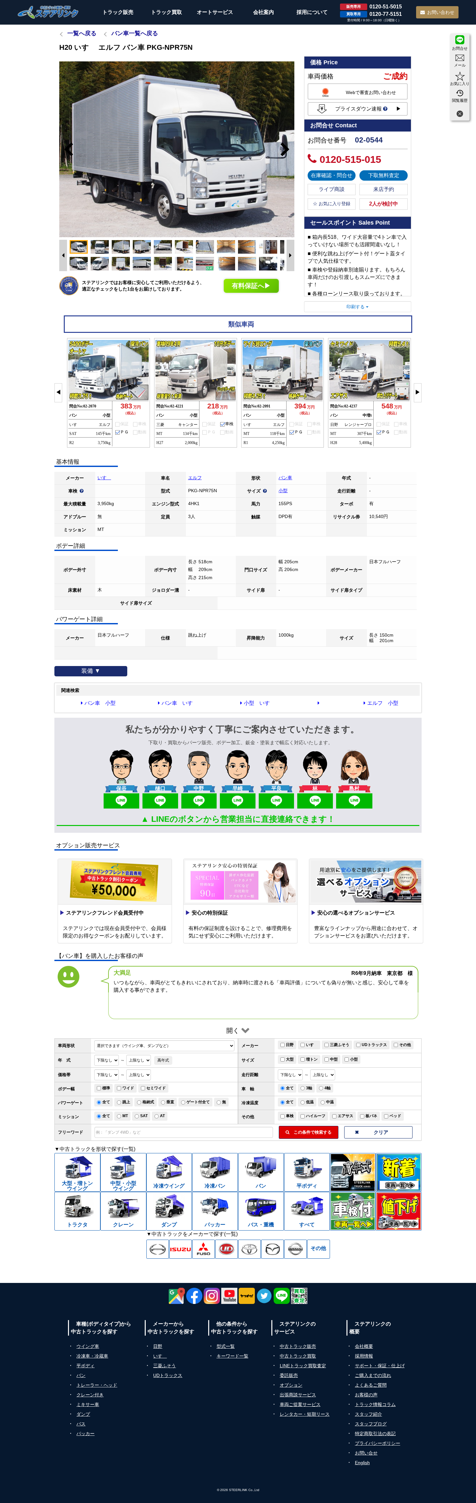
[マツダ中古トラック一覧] (272, 1249)
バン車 (285, 477)
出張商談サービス (298, 1394)
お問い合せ (366, 1452)
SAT (144, 1116)
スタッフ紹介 (368, 1414)
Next (288, 149)
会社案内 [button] (263, 12)
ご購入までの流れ (373, 1375)
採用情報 (364, 1356)
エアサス (345, 1116)
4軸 (327, 1088)
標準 (106, 1088)
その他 (405, 1045)
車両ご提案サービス (300, 1404)
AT (162, 1116)
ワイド (128, 1088)
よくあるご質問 (371, 1385)
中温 (330, 1102)
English (362, 1462)
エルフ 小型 (382, 703)
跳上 (126, 1102)
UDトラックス (374, 1045)
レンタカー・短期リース (305, 1414)
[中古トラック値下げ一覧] (399, 1211)
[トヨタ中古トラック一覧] (249, 1249)
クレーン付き (90, 1394)
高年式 (163, 1060)
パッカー (85, 1433)
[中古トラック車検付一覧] (353, 1211)
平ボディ (85, 1365)
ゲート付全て (198, 1102)
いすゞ (104, 477)
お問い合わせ (440, 12)
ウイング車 (87, 1346)
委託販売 (289, 1375)
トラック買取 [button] (166, 12)
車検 (290, 1116)
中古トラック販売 (298, 1346)
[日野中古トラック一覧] (157, 1249)
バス (80, 1423)
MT (125, 1116)
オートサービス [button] (215, 12)
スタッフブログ (371, 1423)
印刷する (356, 306)
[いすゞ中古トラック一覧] (180, 1249)
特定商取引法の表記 (375, 1433)
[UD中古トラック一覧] (226, 1249)
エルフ (195, 477)
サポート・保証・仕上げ (380, 1365)
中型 (334, 1059)
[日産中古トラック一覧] (295, 1249)
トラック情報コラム (375, 1404)
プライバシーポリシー (377, 1443)
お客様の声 (366, 1394)
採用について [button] (312, 12)
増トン (312, 1059)
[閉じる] (460, 114)
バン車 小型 (100, 703)
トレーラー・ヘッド (96, 1385)
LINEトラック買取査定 (303, 1365)
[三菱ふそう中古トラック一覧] (203, 1249)
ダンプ (83, 1414)
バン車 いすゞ (180, 703)
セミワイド (156, 1088)
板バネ (371, 1116)
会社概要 (364, 1346)
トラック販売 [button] (117, 12)
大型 (290, 1059)
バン (80, 1375)
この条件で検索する (310, 1132)
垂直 (170, 1102)
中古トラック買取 (298, 1356)
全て (290, 1088)
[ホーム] (48, 12)
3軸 (309, 1088)
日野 (290, 1045)
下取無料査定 (383, 175)
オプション (291, 1385)
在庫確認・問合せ (331, 175)
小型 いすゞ (259, 703)
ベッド (395, 1116)
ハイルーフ (315, 1116)
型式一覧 (226, 1346)
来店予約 (383, 189)
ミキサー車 (87, 1404)
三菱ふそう (339, 1045)
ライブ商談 (332, 189)
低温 (310, 1102)
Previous (65, 149)
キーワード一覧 (232, 1356)
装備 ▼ (90, 671)
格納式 (148, 1102)
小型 (283, 490)
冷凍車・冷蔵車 (92, 1356)
